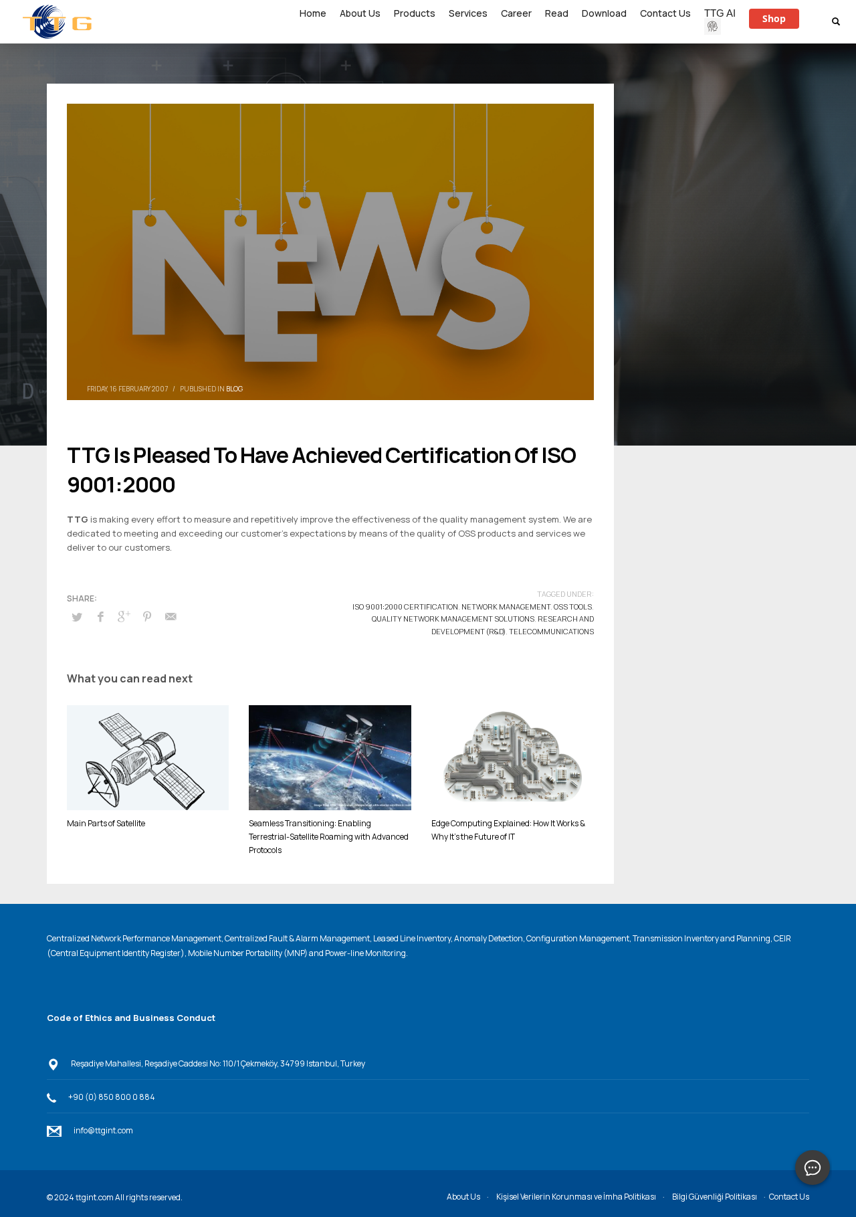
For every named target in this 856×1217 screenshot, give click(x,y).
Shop (774, 18)
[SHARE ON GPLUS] (124, 616)
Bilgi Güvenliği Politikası (714, 1196)
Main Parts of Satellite (106, 823)
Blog (234, 388)
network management (505, 606)
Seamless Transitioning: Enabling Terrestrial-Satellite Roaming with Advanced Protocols (329, 837)
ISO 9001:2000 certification (405, 606)
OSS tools (573, 606)
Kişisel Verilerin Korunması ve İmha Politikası (576, 1196)
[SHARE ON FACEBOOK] (100, 616)
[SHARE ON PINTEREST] (147, 616)
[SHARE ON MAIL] (170, 616)
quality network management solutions (453, 619)
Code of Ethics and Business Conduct (131, 1018)
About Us (463, 1196)
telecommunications (551, 631)
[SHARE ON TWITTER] (77, 617)
